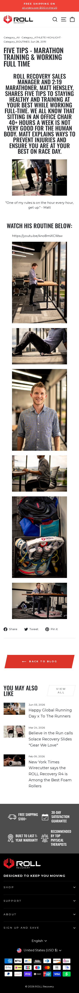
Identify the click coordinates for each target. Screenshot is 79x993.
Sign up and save (22, 927)
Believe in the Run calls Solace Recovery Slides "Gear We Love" (51, 739)
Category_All (12, 37)
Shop (9, 887)
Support (13, 900)
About (10, 914)
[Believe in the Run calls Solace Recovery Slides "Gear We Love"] (14, 732)
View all (61, 690)
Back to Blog (42, 661)
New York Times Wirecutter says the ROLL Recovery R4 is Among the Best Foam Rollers (50, 774)
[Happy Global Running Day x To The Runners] (14, 709)
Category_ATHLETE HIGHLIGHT (41, 37)
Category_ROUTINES (16, 41)
